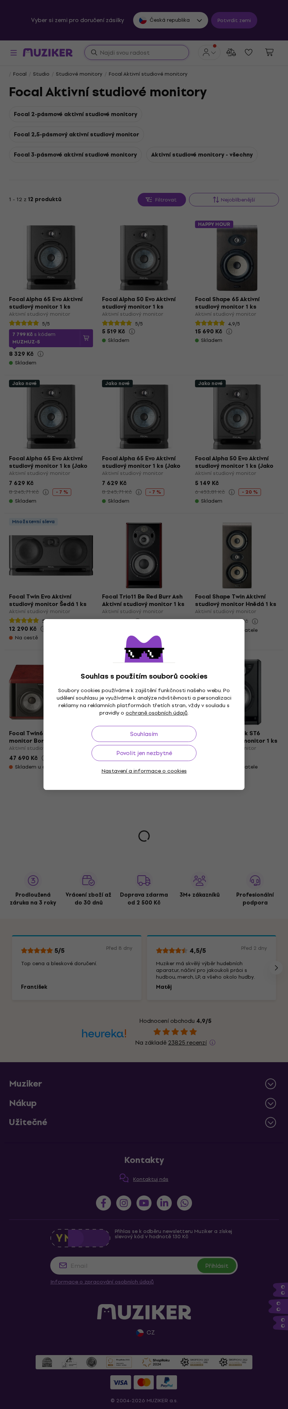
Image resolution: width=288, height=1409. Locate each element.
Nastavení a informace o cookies (144, 771)
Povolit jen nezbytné (144, 753)
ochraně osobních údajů (157, 713)
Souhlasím (144, 734)
